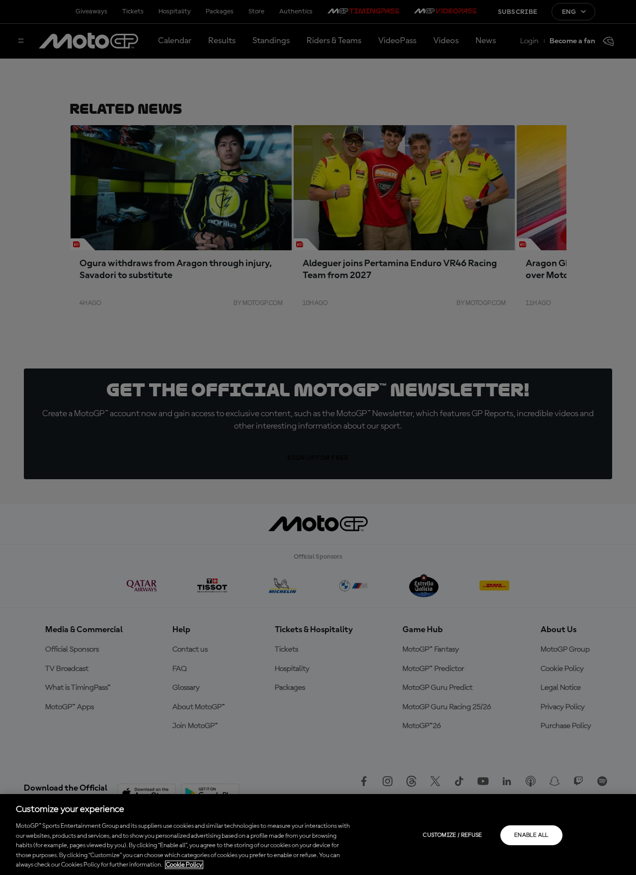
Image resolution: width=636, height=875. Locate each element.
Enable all (531, 835)
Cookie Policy (184, 865)
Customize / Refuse (452, 835)
